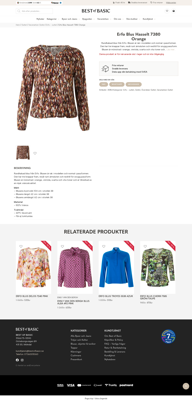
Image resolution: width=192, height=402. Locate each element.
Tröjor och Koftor (79, 340)
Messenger (133, 84)
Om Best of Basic (113, 336)
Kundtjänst (148, 19)
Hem (18, 25)
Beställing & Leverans (114, 352)
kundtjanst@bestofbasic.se (30, 351)
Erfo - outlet (51, 25)
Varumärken (103, 19)
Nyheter (40, 19)
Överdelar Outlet (148, 90)
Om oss (117, 19)
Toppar (74, 348)
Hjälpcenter (171, 3)
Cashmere (76, 356)
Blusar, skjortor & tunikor (83, 344)
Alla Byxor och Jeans (81, 336)
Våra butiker (132, 19)
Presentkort (76, 359)
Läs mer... (171, 49)
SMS (104, 84)
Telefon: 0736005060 (27, 354)
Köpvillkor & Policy (113, 340)
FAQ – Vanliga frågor (114, 344)
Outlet (24, 25)
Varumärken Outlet (37, 25)
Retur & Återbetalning (115, 348)
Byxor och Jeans (69, 19)
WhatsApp (117, 84)
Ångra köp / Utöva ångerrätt (96, 399)
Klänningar (76, 352)
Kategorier (52, 19)
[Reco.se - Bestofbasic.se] (168, 336)
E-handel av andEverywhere (28, 365)
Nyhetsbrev (109, 359)
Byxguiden (87, 19)
